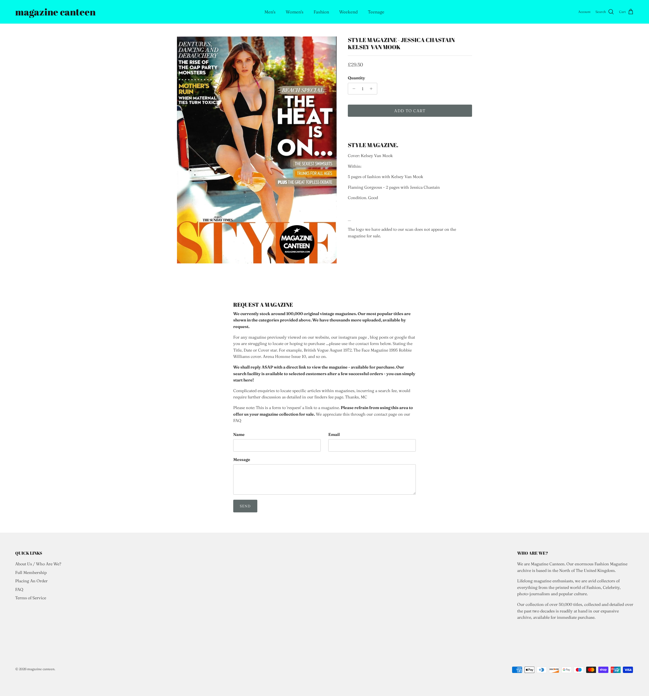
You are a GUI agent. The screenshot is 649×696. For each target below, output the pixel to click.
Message (241, 459)
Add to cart (409, 110)
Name (239, 434)
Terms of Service (30, 597)
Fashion (321, 11)
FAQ (19, 589)
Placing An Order (31, 580)
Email (334, 434)
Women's (294, 11)
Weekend (348, 11)
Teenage (376, 11)
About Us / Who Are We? (38, 563)
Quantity (356, 77)
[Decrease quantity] (352, 88)
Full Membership (31, 572)
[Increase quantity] (372, 88)
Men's (270, 11)
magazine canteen (41, 669)
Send (245, 506)
